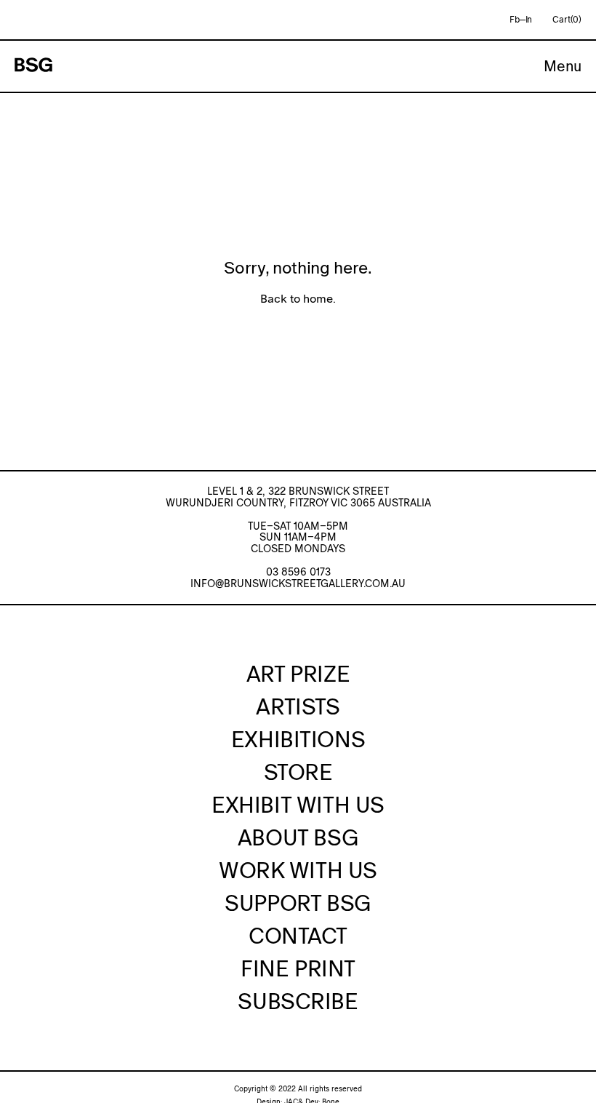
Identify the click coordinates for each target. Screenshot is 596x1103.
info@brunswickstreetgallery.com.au (298, 583)
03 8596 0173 (298, 572)
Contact (298, 936)
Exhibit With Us (298, 805)
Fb (515, 19)
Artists (297, 706)
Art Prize (298, 674)
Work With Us (298, 870)
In (529, 19)
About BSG (298, 837)
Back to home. (298, 298)
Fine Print (298, 968)
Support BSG (298, 903)
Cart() (566, 20)
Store (298, 772)
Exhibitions (298, 739)
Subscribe (298, 1001)
